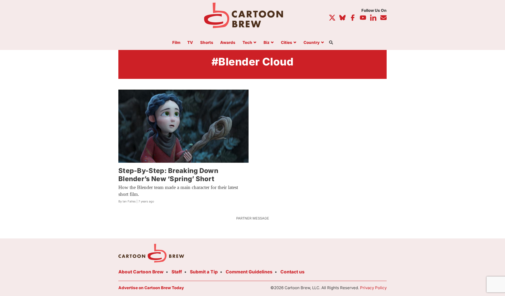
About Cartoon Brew (141, 271)
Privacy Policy (373, 287)
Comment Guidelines (249, 271)
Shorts (206, 42)
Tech (247, 42)
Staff (176, 271)
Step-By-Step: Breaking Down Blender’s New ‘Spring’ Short (168, 175)
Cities (286, 42)
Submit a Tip (204, 271)
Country (312, 42)
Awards (227, 42)
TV (190, 42)
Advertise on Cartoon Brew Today (151, 287)
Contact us (292, 271)
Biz (267, 42)
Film (176, 42)
